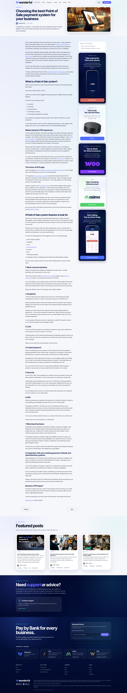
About (66, 667)
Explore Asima (92, 204)
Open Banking (42, 170)
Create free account (92, 257)
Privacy (90, 669)
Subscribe (104, 634)
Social (66, 674)
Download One (92, 100)
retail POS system (48, 276)
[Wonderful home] (24, 2)
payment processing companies (55, 170)
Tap (17, 667)
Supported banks (44, 671)
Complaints (91, 674)
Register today (29, 500)
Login (99, 2)
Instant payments (32, 247)
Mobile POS (61, 158)
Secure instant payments (45, 669)
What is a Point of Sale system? (88, 46)
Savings (55, 2)
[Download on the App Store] (19, 684)
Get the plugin (92, 171)
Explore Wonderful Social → (78, 630)
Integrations (49, 2)
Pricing (43, 2)
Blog (60, 2)
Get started (107, 2)
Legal (90, 667)
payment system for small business (56, 72)
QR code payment (45, 185)
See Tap (92, 138)
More (69, 2)
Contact (64, 2)
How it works (37, 2)
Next (72, 509)
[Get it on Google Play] (26, 684)
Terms (90, 671)
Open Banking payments (40, 176)
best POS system (34, 209)
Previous (26, 509)
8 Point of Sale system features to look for (90, 48)
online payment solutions (62, 44)
